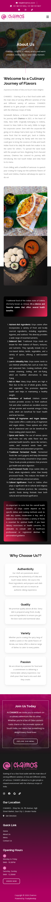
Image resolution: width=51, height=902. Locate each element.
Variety (25, 633)
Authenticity (25, 569)
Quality (25, 604)
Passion (25, 662)
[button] (48, 16)
